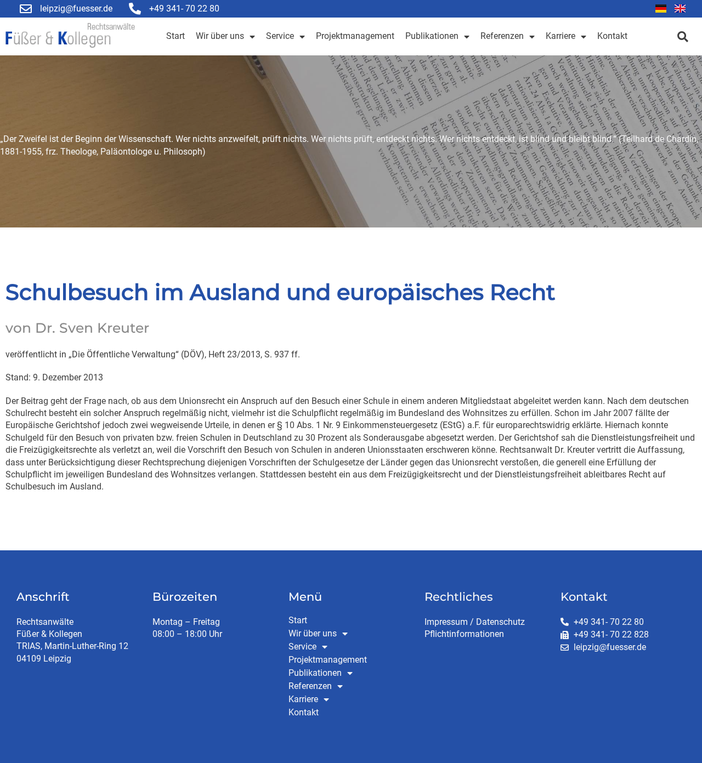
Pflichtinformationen (464, 634)
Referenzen (502, 36)
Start (175, 36)
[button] (682, 36)
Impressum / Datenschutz (474, 622)
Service (280, 36)
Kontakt (612, 36)
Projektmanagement (355, 36)
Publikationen (431, 36)
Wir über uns (220, 36)
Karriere (560, 36)
